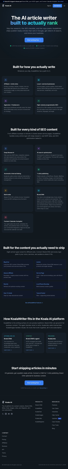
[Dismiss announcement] (66, 2)
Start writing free (33, 40)
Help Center (55, 415)
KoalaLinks (38, 418)
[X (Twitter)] (3, 414)
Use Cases (55, 408)
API (3, 449)
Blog (53, 428)
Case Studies (56, 422)
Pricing (4, 439)
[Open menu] (64, 5)
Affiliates (4, 443)
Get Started (57, 5)
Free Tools (55, 425)
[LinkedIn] (6, 414)
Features (54, 405)
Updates (56, 418)
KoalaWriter (38, 408)
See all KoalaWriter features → (34, 302)
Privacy (4, 456)
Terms (4, 453)
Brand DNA (38, 405)
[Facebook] (12, 414)
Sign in (49, 5)
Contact (4, 436)
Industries (55, 412)
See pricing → (43, 388)
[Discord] (9, 414)
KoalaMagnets (39, 422)
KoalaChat (38, 412)
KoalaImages (39, 415)
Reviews (4, 446)
